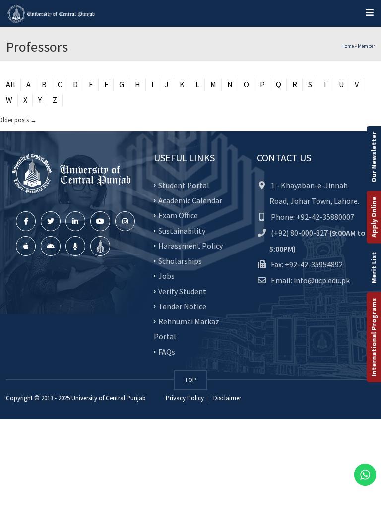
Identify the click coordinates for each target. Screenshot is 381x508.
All (10, 84)
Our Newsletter (373, 157)
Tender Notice (182, 306)
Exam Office (178, 215)
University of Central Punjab (108, 398)
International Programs (373, 337)
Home (347, 46)
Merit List (373, 268)
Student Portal (183, 185)
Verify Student (182, 291)
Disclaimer (226, 398)
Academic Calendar (190, 200)
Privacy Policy (185, 398)
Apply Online (373, 217)
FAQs (166, 351)
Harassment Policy (190, 246)
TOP (190, 380)
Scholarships (180, 260)
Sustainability (181, 230)
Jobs (166, 276)
